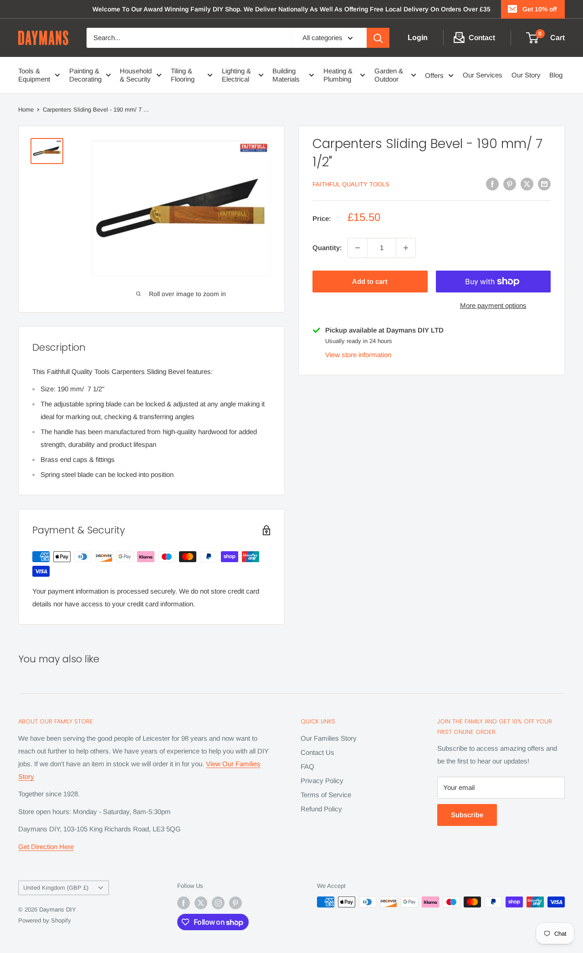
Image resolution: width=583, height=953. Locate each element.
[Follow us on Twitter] (200, 903)
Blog (556, 75)
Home (26, 109)
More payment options (493, 305)
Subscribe (467, 815)
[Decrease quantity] (357, 247)
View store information (358, 355)
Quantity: (327, 247)
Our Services (482, 75)
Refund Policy (321, 809)
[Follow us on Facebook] (183, 903)
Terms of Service (326, 795)
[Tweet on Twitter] (527, 183)
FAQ (307, 766)
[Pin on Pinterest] (509, 183)
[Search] (378, 38)
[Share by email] (544, 183)
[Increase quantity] (405, 247)
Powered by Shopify (44, 920)
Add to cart (370, 281)
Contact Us (317, 752)
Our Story (526, 75)
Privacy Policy (322, 780)
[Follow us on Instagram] (218, 903)
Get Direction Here (46, 847)
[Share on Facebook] (492, 183)
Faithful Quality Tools (350, 184)
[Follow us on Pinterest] (235, 903)
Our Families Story (329, 738)
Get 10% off (539, 9)
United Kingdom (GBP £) (55, 887)
